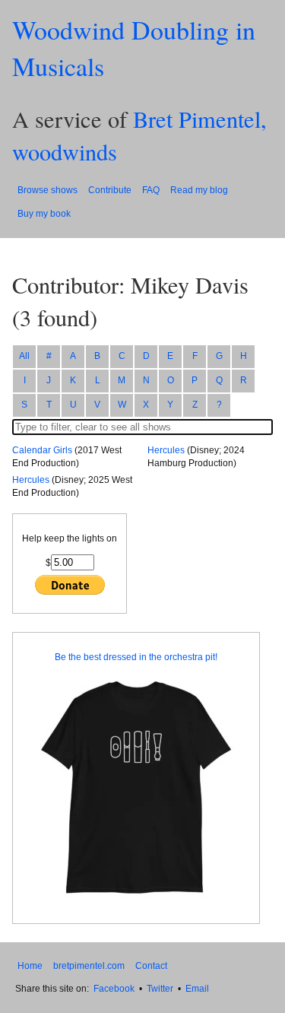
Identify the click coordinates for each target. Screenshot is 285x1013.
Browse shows (47, 190)
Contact (151, 966)
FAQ (151, 190)
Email (197, 988)
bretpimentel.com (89, 966)
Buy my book (44, 213)
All (24, 356)
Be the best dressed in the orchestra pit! (136, 657)
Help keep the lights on (69, 538)
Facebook (114, 988)
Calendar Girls (42, 450)
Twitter (160, 988)
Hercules (30, 480)
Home (30, 966)
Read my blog (199, 190)
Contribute (109, 190)
